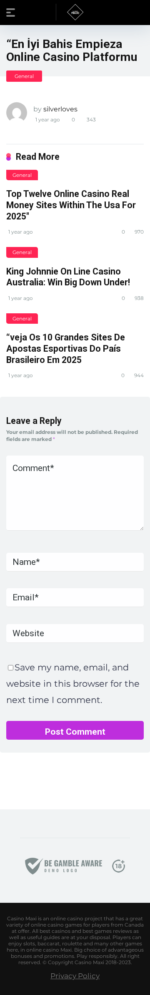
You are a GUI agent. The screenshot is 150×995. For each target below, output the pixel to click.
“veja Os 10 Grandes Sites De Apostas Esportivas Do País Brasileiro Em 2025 (65, 348)
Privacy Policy (75, 976)
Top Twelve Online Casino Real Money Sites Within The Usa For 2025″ (71, 205)
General (24, 76)
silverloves (60, 109)
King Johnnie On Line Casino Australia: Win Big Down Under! (68, 277)
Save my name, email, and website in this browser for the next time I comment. (73, 683)
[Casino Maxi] (75, 12)
